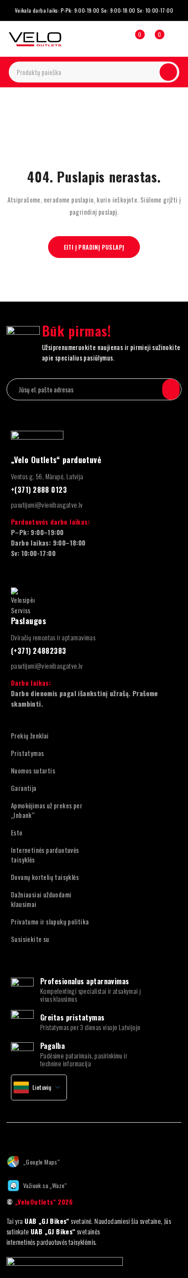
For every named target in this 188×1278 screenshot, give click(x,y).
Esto (17, 832)
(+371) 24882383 (38, 651)
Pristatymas (27, 753)
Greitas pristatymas (72, 1017)
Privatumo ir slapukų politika (50, 921)
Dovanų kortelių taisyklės (45, 877)
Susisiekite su (30, 939)
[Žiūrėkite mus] (48, 1136)
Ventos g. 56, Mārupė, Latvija (47, 476)
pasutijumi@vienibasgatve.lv (47, 504)
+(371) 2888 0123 (39, 489)
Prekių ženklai (30, 735)
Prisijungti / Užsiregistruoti (114, 38)
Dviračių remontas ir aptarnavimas (53, 637)
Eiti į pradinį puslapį (94, 247)
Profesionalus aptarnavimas (84, 981)
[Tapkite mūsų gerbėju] (10, 1136)
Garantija (24, 788)
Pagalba (52, 1046)
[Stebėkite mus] (28, 1136)
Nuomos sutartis (33, 770)
